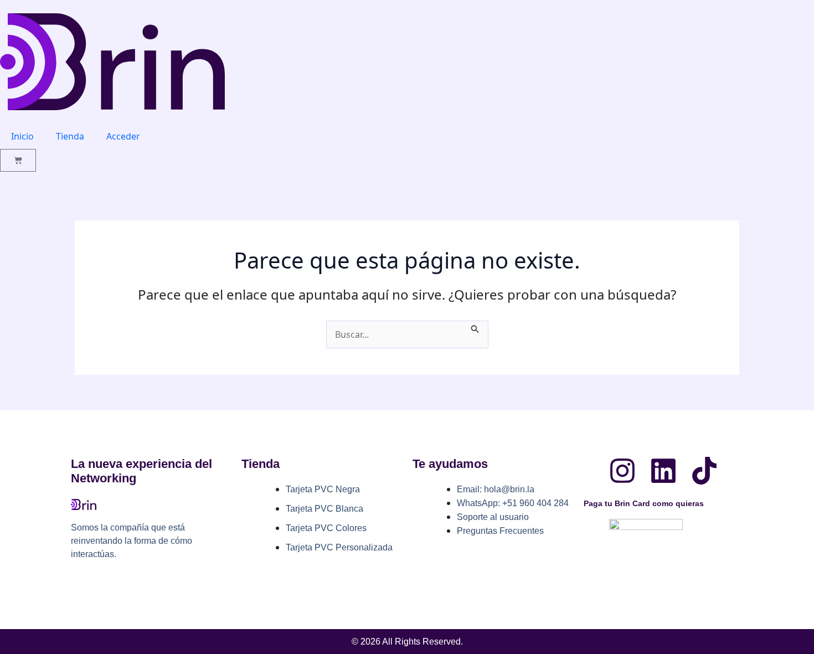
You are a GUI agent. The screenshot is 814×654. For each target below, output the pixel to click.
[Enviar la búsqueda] (475, 327)
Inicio (22, 136)
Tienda (70, 136)
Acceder (123, 136)
